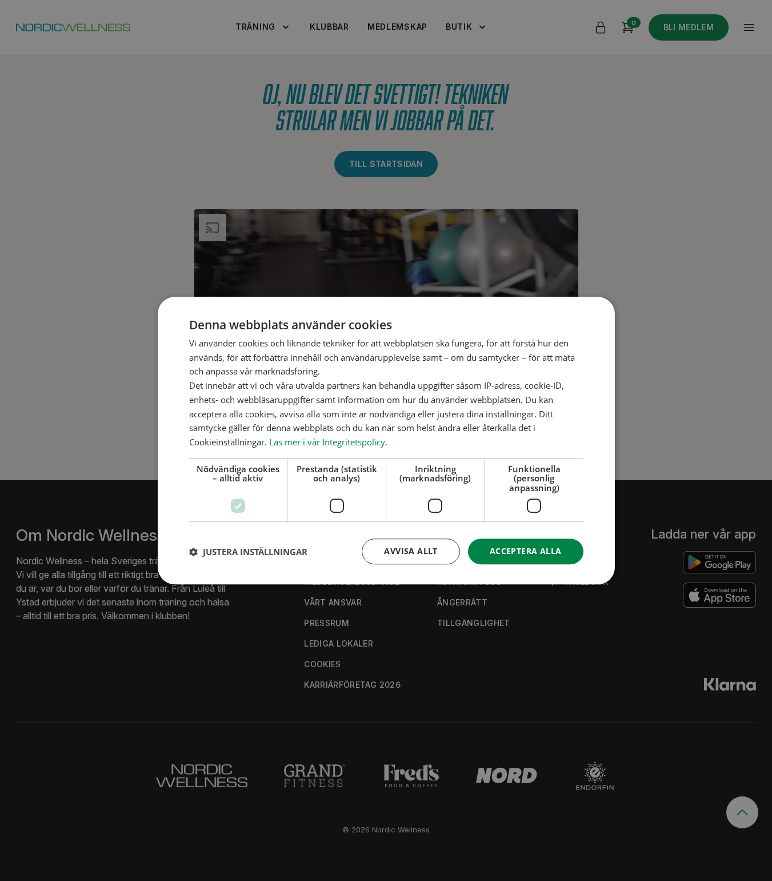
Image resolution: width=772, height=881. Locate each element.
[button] (248, 551)
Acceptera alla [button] (526, 551)
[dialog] (386, 441)
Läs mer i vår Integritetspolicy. (328, 442)
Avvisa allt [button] (410, 551)
